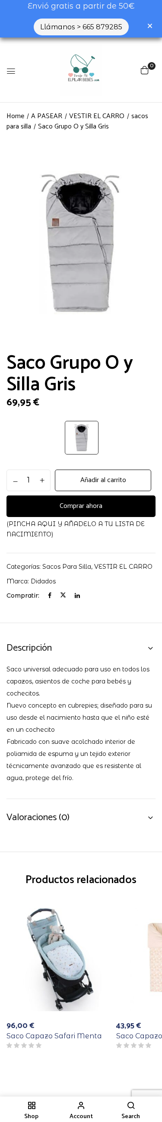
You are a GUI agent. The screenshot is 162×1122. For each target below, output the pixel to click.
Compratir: (22, 595)
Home (15, 116)
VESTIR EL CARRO (96, 116)
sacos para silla (66, 566)
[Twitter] (63, 595)
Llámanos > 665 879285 (81, 27)
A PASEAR (46, 116)
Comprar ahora (81, 506)
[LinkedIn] (77, 595)
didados (43, 581)
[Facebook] (49, 595)
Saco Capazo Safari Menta (54, 1036)
